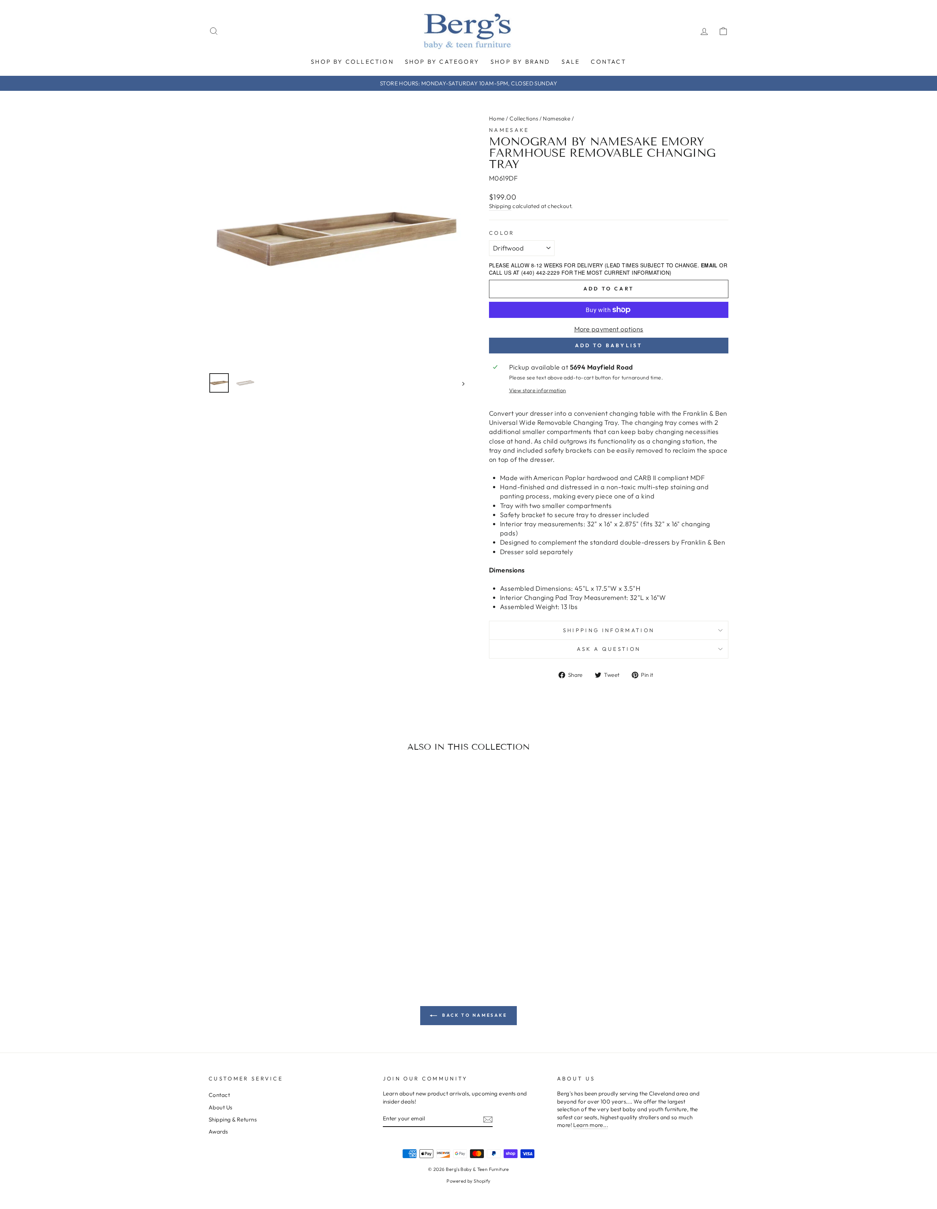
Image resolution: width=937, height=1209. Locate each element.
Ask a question (609, 649)
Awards (218, 1131)
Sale (570, 61)
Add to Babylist (609, 345)
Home (497, 118)
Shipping (500, 206)
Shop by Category (442, 61)
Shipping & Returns (233, 1119)
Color (502, 233)
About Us (220, 1107)
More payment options (608, 329)
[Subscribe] (488, 1119)
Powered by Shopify (468, 1181)
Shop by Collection (352, 61)
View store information (537, 390)
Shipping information (608, 630)
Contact (608, 61)
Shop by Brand (520, 61)
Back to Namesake (473, 1015)
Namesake (556, 118)
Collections (523, 118)
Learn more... (590, 1124)
